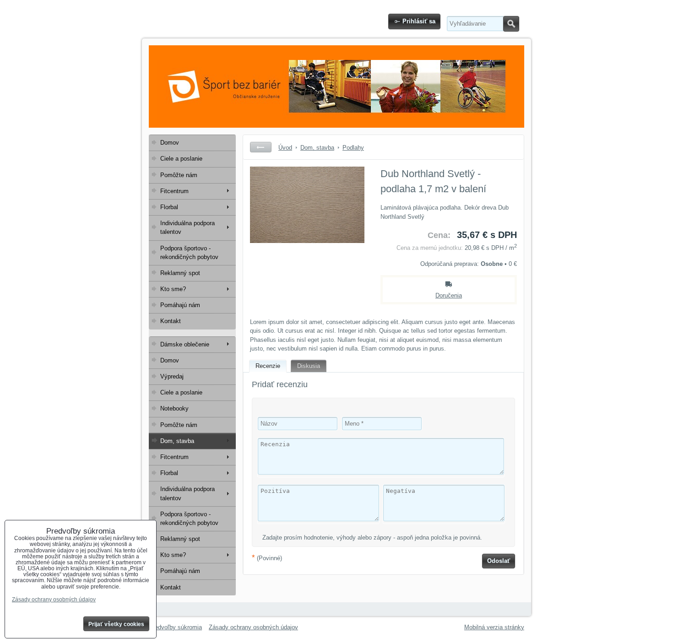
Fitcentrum (174, 191)
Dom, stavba (177, 441)
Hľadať (511, 24)
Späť (260, 147)
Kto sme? (173, 289)
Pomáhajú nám (180, 305)
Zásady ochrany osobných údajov (253, 627)
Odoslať (498, 560)
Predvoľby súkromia (175, 627)
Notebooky (174, 408)
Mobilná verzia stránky (494, 627)
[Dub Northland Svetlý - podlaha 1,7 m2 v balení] (307, 235)
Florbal (169, 207)
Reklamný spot (180, 273)
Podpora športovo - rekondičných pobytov (189, 252)
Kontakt (170, 321)
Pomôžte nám (178, 175)
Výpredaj (172, 376)
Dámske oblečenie (184, 344)
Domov (169, 142)
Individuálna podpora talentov (187, 227)
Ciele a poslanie (181, 158)
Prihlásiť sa (418, 21)
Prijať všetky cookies (116, 624)
